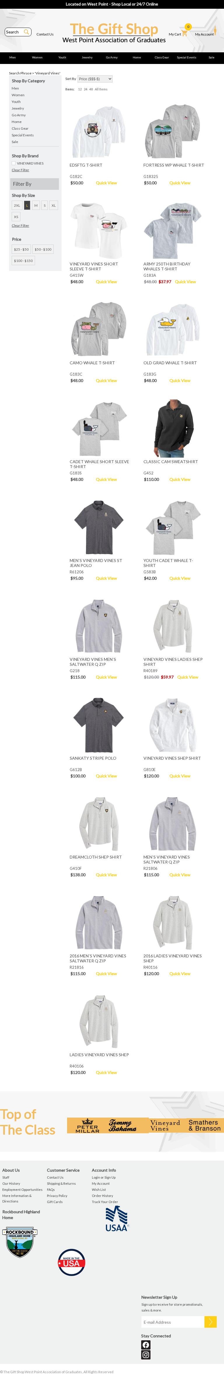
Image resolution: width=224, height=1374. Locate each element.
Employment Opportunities (22, 1189)
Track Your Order (105, 1202)
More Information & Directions (17, 1198)
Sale (211, 57)
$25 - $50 (21, 249)
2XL (17, 205)
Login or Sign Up (104, 1177)
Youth (62, 57)
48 (91, 89)
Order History (102, 1196)
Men (12, 57)
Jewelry (87, 57)
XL (54, 205)
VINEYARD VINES (30, 163)
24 (85, 89)
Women (37, 57)
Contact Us (45, 34)
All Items (101, 89)
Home (137, 57)
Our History (11, 1183)
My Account (204, 34)
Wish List (99, 1189)
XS (16, 217)
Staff (5, 1177)
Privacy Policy (57, 1196)
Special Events (186, 57)
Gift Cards (55, 1202)
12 (80, 89)
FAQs (51, 1189)
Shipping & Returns (61, 1183)
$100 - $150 (23, 260)
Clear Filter (20, 170)
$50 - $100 (43, 249)
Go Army (112, 57)
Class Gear (162, 57)
